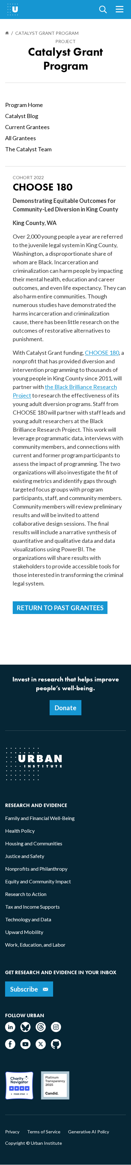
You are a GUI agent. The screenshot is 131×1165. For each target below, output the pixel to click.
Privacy (12, 1131)
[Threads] (41, 1030)
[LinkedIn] (10, 1030)
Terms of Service (43, 1131)
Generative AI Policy (88, 1131)
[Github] (56, 1047)
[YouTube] (25, 1047)
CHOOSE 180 (102, 352)
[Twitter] (41, 1047)
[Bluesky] (25, 1030)
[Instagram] (56, 1030)
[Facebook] (10, 1047)
